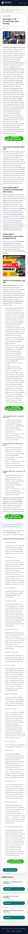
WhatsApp (18, 931)
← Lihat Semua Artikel (10, 870)
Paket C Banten (9, 9)
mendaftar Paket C (20, 196)
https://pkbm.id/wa (8, 534)
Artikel (25, 3)
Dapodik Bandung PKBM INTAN (12, 526)
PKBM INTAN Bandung (11, 390)
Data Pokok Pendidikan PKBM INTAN (13, 524)
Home (20, 3)
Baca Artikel (7, 889)
